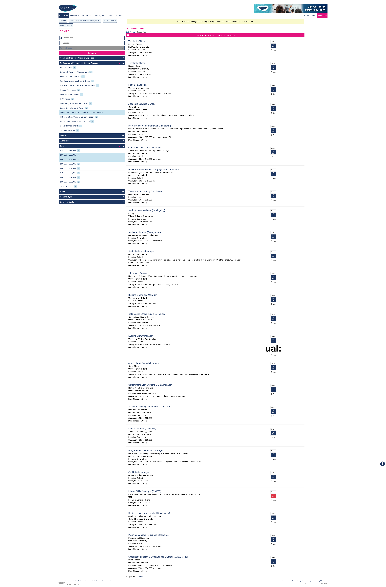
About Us (68, 584)
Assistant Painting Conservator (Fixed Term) (149, 406)
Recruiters (322, 15)
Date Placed (130, 32)
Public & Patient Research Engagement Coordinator (153, 169)
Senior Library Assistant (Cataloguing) (146, 210)
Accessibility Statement (319, 581)
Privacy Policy (296, 581)
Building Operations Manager (142, 295)
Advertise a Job (115, 15)
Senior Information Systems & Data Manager (150, 385)
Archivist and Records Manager (143, 363)
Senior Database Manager (141, 251)
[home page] (68, 8)
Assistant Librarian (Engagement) (144, 232)
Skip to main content (9, 2)
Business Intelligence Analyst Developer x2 (149, 513)
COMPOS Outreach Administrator (144, 147)
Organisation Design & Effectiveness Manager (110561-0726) (158, 557)
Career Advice (87, 15)
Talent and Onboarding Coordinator (145, 191)
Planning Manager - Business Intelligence (148, 535)
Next (141, 577)
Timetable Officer (136, 41)
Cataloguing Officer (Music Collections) (147, 314)
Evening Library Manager (140, 336)
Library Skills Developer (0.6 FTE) (144, 491)
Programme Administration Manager (145, 450)
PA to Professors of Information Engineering (149, 125)
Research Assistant (137, 85)
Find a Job (63, 15)
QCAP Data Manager (138, 472)
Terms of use (286, 581)
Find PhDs (74, 15)
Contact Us (75, 584)
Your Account (309, 15)
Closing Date (141, 32)
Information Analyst (137, 273)
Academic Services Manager (142, 104)
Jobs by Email (101, 15)
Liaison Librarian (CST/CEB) (142, 428)
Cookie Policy (306, 581)
